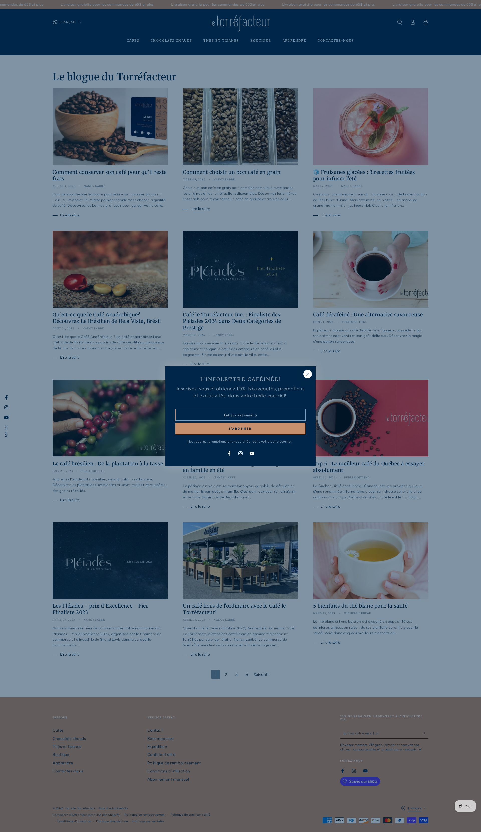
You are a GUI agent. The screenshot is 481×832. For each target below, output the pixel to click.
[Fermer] (307, 374)
